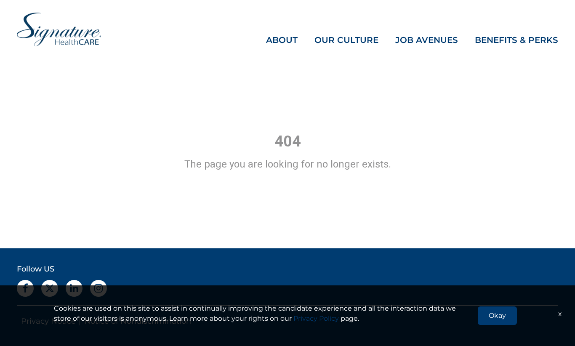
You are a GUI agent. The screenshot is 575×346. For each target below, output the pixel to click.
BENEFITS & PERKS (516, 40)
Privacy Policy (316, 318)
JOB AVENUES (426, 40)
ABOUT (282, 40)
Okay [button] (497, 315)
